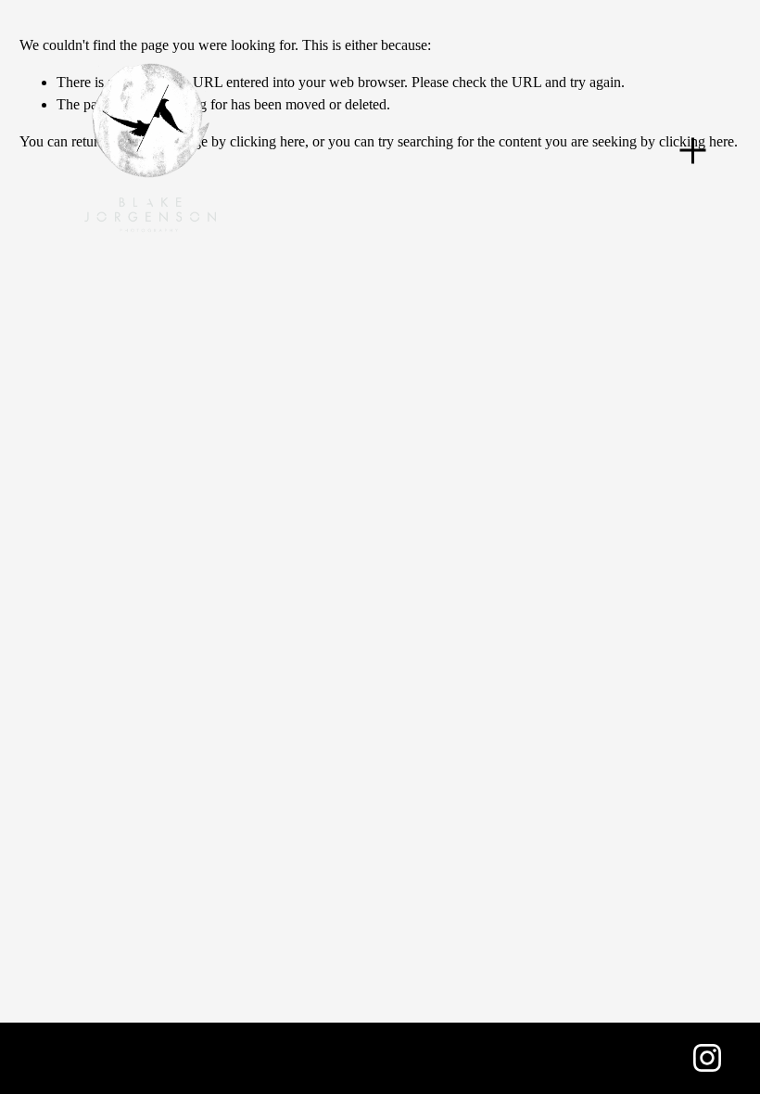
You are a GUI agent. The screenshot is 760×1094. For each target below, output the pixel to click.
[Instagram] (707, 1058)
